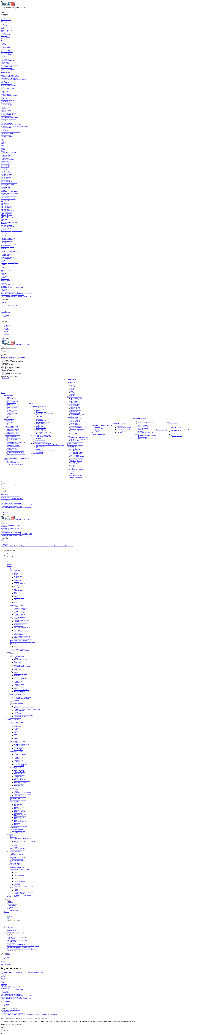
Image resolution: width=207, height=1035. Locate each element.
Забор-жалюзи (17, 726)
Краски (16, 791)
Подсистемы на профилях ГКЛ (22, 697)
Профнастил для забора (20, 754)
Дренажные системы (19, 873)
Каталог (9, 564)
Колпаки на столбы (19, 770)
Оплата (3, 976)
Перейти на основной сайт (22, 344)
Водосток (24, 546)
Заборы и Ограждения (15, 546)
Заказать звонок (11, 950)
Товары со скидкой (59, 546)
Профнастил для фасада (20, 674)
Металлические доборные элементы (24, 707)
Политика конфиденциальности (11, 1010)
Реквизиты (4, 984)
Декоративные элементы (20, 879)
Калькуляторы (69, 546)
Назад (10, 563)
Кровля (3, 546)
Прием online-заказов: (11, 292)
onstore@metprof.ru (6, 374)
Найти (2, 1027)
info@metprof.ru (6, 312)
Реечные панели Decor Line (21, 690)
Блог (2, 981)
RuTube (6, 317)
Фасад (7, 546)
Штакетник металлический (21, 744)
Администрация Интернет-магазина (16, 296)
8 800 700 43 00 (5, 283)
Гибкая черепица (18, 647)
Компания (10, 902)
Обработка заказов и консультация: (16, 293)
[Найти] (2, 11)
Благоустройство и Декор (47, 546)
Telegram (6, 315)
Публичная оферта (6, 1011)
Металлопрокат (18, 804)
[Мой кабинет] (1, 511)
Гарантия (3, 978)
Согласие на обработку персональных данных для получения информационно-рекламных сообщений (29, 1014)
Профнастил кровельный (20, 608)
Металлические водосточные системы (24, 841)
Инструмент (30, 972)
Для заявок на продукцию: (12, 295)
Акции (2, 982)
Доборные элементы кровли (21, 620)
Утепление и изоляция (33, 546)
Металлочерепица (19, 573)
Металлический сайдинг (20, 659)
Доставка (3, 975)
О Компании (4, 973)
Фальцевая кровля (19, 598)
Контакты (3, 979)
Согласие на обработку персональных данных (13, 1013)
